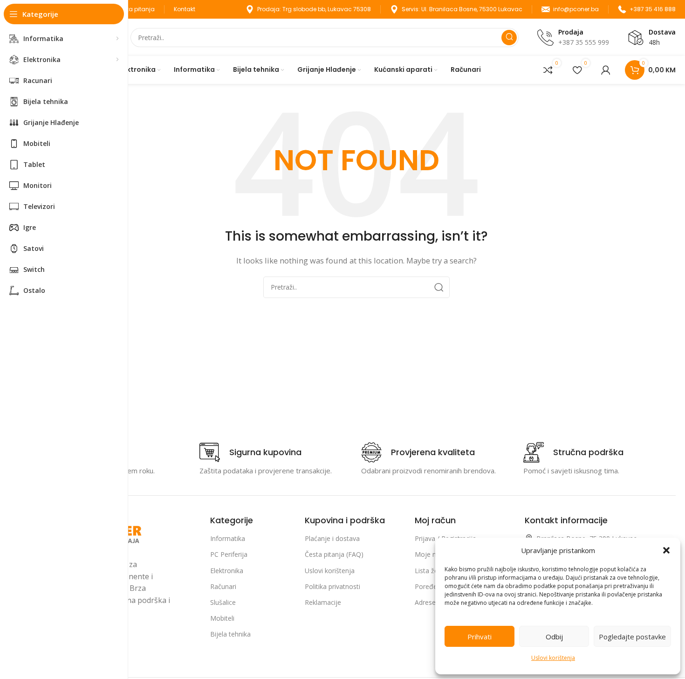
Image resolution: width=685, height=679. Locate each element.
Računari (223, 586)
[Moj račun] (605, 70)
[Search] (509, 37)
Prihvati (479, 636)
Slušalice (223, 602)
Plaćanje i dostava (332, 538)
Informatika (227, 538)
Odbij (554, 636)
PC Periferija (228, 554)
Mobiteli (222, 618)
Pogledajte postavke (632, 636)
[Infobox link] (250, 452)
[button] (666, 550)
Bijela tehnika (230, 634)
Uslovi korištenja (553, 658)
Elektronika (226, 570)
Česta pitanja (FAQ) (334, 554)
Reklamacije (323, 602)
